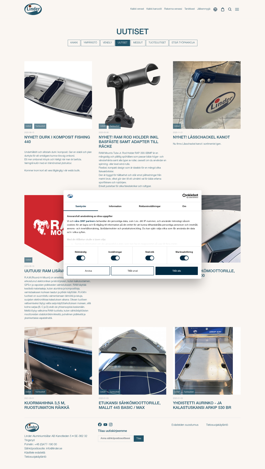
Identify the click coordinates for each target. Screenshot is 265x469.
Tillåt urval (133, 270)
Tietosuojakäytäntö (35, 457)
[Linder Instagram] (111, 424)
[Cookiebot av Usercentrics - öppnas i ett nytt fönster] (184, 196)
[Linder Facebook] (101, 424)
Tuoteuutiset (157, 43)
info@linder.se (54, 448)
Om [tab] (184, 206)
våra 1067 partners (85, 221)
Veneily (107, 43)
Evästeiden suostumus (185, 425)
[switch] (115, 258)
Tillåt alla (176, 270)
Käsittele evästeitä (34, 453)
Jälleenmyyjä (203, 9)
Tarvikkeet (189, 9)
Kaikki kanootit (154, 9)
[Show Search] (229, 9)
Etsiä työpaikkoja (183, 43)
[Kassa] (222, 9)
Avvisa (88, 270)
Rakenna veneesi (173, 9)
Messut (138, 43)
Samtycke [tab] (80, 206)
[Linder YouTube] (106, 424)
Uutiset (122, 43)
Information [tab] (115, 206)
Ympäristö (90, 43)
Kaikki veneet (137, 9)
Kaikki (74, 43)
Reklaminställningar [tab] (150, 206)
